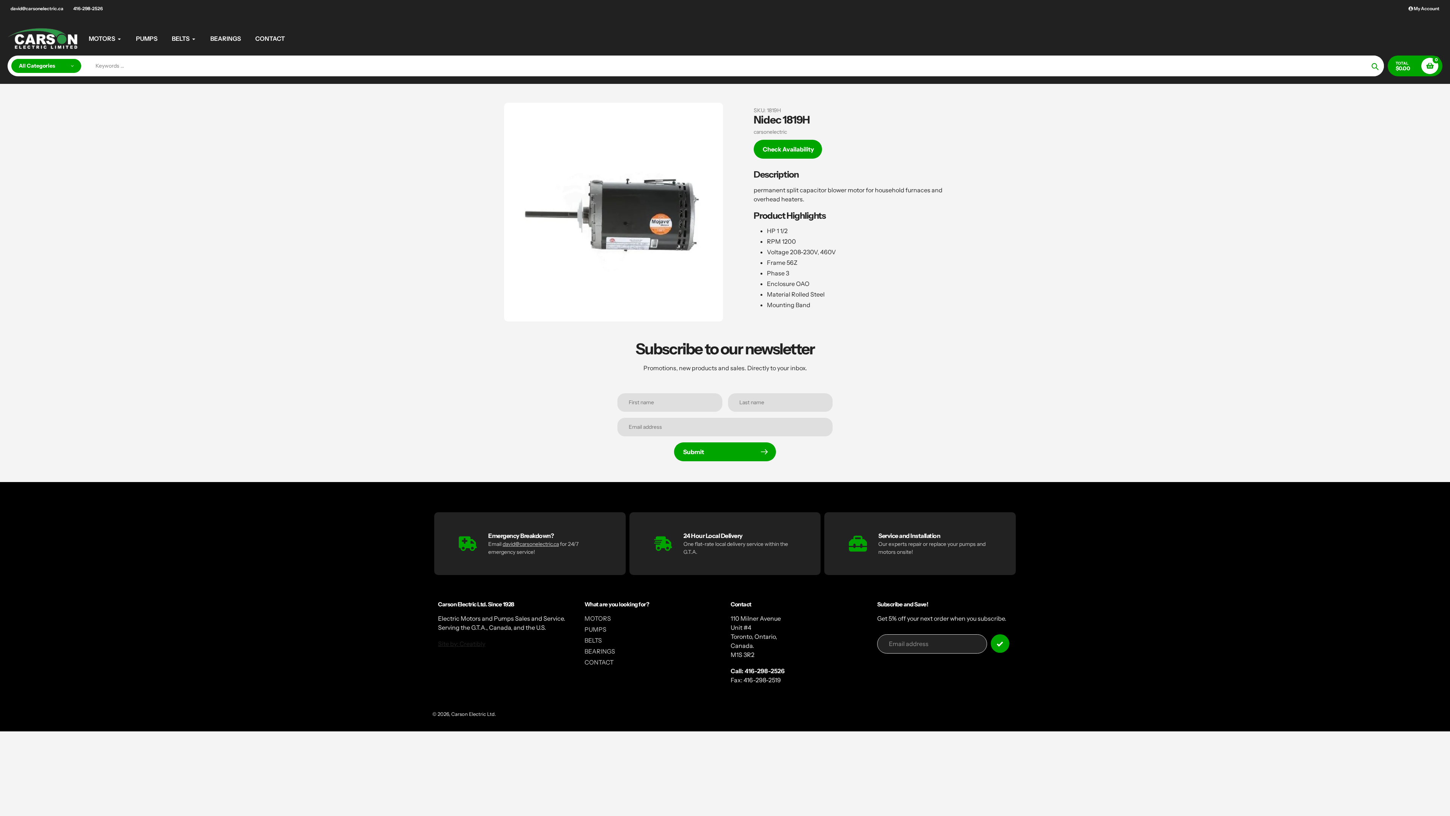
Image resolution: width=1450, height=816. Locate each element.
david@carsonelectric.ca (37, 8)
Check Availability (788, 149)
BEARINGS (600, 651)
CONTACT (599, 662)
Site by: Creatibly (461, 644)
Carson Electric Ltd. (473, 714)
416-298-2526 (88, 8)
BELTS (593, 640)
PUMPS (595, 629)
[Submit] (1000, 643)
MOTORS (598, 618)
